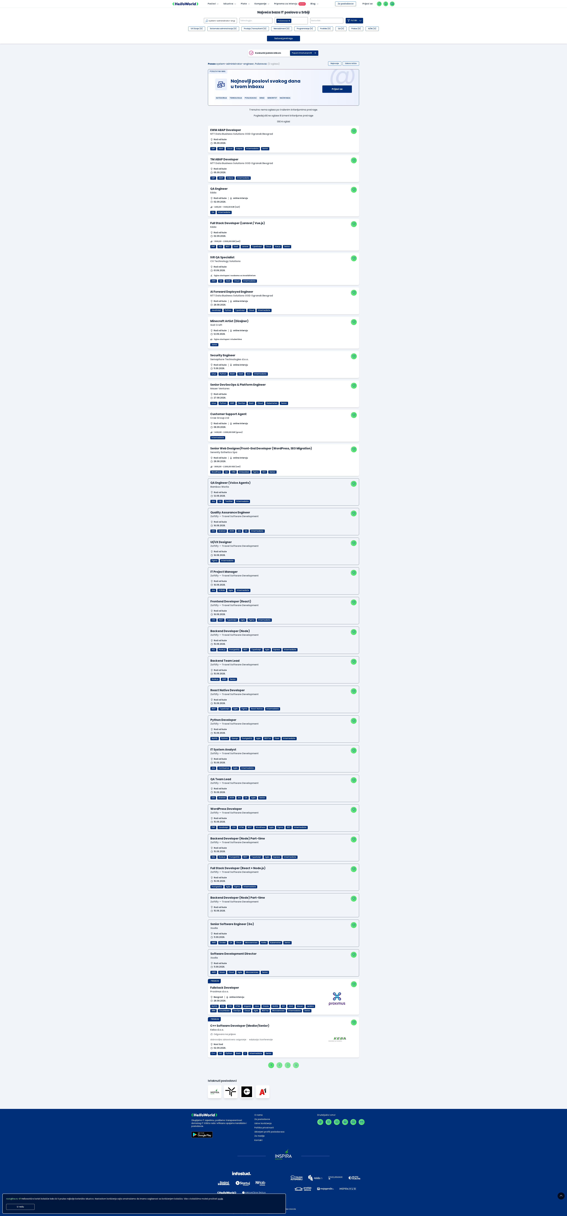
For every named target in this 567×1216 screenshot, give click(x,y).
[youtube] (337, 1122)
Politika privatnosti (264, 1127)
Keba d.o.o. (217, 1029)
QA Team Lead (220, 779)
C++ (213, 1053)
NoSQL (275, 1006)
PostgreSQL (234, 649)
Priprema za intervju (285, 3)
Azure (222, 972)
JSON (231, 531)
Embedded (244, 472)
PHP (213, 246)
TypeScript (257, 246)
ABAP (221, 148)
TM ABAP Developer (224, 159)
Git (283, 1006)
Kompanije (261, 3)
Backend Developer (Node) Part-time (237, 839)
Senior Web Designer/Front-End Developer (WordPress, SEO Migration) (261, 448)
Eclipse (239, 148)
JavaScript (216, 310)
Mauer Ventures (219, 388)
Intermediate (252, 148)
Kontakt (258, 1140)
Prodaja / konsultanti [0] (255, 28)
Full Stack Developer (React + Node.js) (237, 868)
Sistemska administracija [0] (223, 28)
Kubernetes (272, 403)
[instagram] (328, 1122)
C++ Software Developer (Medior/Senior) (239, 1026)
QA (213, 212)
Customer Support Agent (228, 414)
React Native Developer (227, 690)
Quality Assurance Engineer (230, 512)
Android (222, 531)
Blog (313, 3)
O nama (258, 1115)
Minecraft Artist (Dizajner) (229, 321)
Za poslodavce (345, 3)
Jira (213, 501)
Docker (223, 942)
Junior (214, 344)
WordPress (216, 472)
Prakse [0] (356, 28)
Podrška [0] (325, 28)
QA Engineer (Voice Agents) (230, 483)
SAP (213, 148)
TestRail (229, 501)
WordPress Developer (226, 809)
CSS (213, 620)
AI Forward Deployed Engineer (231, 292)
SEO (264, 472)
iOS (213, 531)
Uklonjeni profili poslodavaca (269, 1131)
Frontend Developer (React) (230, 601)
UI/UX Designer (221, 542)
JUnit (291, 1006)
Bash (232, 374)
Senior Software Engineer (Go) (232, 924)
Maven (300, 1006)
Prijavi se (337, 89)
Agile (231, 590)
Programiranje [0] (305, 28)
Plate (244, 3)
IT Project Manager (224, 572)
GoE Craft (216, 325)
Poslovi (212, 3)
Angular (247, 1006)
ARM (213, 1010)
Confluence (224, 768)
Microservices (251, 942)
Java (257, 1006)
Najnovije (335, 63)
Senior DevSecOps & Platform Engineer (238, 385)
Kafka (263, 942)
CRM (233, 472)
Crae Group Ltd (219, 418)
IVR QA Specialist (222, 257)
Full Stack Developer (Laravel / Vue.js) (237, 223)
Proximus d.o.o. (219, 991)
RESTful (267, 738)
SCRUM (222, 590)
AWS (214, 281)
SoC (248, 374)
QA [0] (341, 28)
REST (228, 246)
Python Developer (223, 720)
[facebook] (320, 1122)
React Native (257, 709)
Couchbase (224, 1010)
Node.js (222, 649)
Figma (256, 472)
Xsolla (214, 928)
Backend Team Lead (224, 661)
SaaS (236, 246)
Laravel (245, 246)
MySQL (214, 738)
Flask (277, 738)
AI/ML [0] (372, 28)
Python (228, 310)
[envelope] (362, 1122)
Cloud (229, 148)
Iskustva (228, 3)
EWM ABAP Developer (225, 130)
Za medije (259, 1136)
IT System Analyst (223, 750)
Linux (214, 374)
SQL (220, 246)
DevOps (241, 403)
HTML (241, 827)
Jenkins (310, 1006)
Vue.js (277, 246)
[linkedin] (345, 1122)
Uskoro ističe (351, 63)
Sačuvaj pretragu (283, 38)
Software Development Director (233, 954)
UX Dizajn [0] (197, 28)
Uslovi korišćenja (263, 1123)
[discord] (353, 1122)
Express (276, 649)
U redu (20, 1206)
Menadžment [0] (281, 28)
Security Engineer (222, 355)
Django (235, 738)
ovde (220, 1198)
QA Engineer (219, 189)
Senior (265, 148)
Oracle (266, 1006)
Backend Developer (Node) (230, 631)
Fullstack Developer (224, 988)
